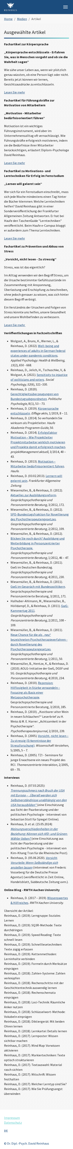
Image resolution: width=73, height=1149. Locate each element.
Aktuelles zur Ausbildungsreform (33, 495)
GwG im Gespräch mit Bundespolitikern (38, 587)
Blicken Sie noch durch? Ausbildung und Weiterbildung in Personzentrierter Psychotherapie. (37, 543)
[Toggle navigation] (65, 7)
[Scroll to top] (64, 1140)
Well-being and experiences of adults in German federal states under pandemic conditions (38, 350)
